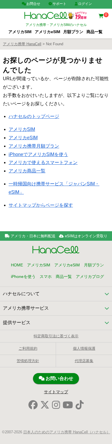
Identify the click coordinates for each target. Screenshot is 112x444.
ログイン (85, 3)
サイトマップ (56, 392)
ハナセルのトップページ (34, 116)
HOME (17, 265)
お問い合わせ (59, 378)
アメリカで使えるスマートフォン (43, 162)
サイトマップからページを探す (41, 205)
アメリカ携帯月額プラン (34, 146)
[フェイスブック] (33, 405)
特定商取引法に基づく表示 (56, 336)
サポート (59, 3)
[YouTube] (68, 405)
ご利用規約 (28, 348)
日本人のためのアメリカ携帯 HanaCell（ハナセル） (66, 432)
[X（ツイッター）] (44, 405)
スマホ (46, 276)
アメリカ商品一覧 (27, 170)
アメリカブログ (90, 276)
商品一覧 (94, 32)
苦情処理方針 (28, 361)
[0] (102, 16)
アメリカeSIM (47, 32)
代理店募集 (84, 361)
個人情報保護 (84, 348)
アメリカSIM (20, 32)
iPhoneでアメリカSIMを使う (38, 154)
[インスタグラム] (56, 405)
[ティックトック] (80, 405)
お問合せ (33, 3)
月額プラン (73, 32)
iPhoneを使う (23, 276)
